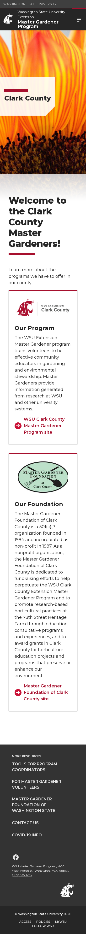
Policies (43, 921)
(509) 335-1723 (22, 875)
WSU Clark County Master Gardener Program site (44, 426)
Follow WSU (43, 926)
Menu (79, 19)
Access (25, 921)
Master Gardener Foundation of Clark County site (46, 692)
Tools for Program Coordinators (34, 767)
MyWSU (61, 921)
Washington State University (30, 4)
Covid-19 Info (27, 835)
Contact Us (25, 823)
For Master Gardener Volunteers (36, 784)
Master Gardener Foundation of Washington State (33, 805)
